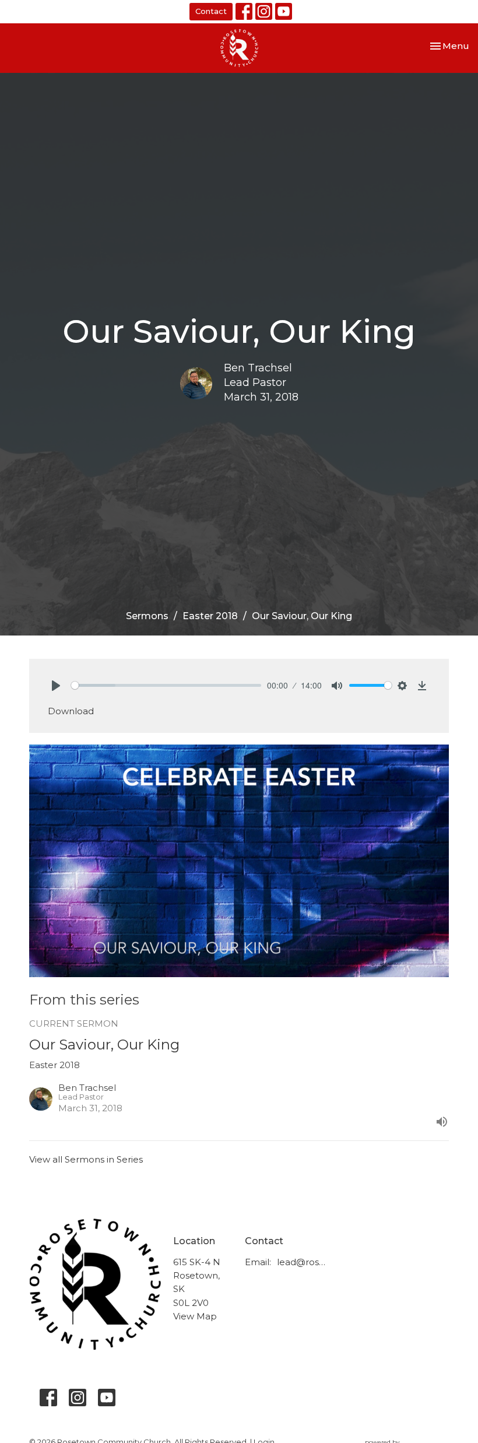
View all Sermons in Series (86, 1159)
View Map (195, 1316)
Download (71, 711)
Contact (211, 11)
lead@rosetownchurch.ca (303, 1262)
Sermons (147, 616)
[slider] (166, 685)
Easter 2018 (210, 616)
